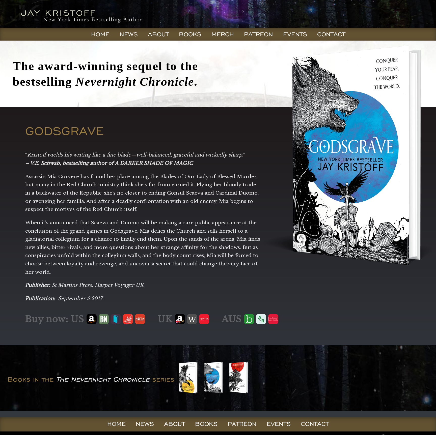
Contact (331, 34)
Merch (222, 34)
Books (190, 34)
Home (100, 34)
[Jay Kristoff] (75, 26)
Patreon (258, 34)
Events (295, 34)
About (158, 34)
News (129, 34)
